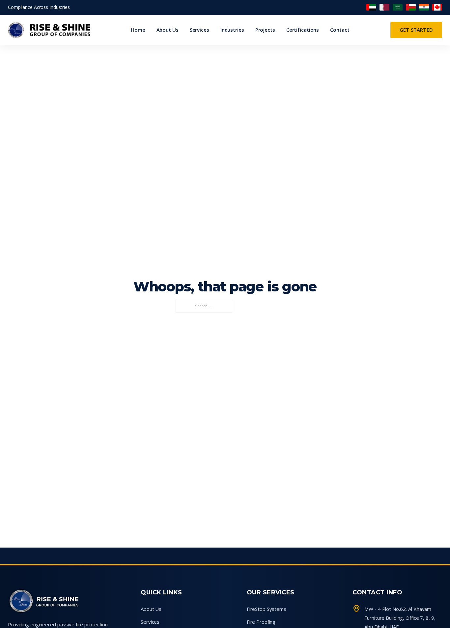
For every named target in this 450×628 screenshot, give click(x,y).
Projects (265, 29)
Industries (232, 29)
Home (138, 29)
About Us (167, 29)
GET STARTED (416, 29)
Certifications (302, 29)
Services (199, 29)
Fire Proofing (261, 621)
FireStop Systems (266, 609)
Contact (339, 29)
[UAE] (371, 7)
